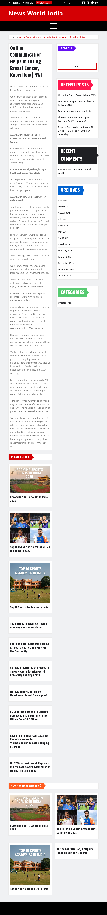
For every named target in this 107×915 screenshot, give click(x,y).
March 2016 (64, 244)
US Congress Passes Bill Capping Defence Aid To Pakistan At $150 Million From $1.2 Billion (29, 716)
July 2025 (62, 200)
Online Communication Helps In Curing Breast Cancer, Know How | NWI (52, 37)
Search (66, 48)
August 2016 (64, 213)
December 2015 (66, 263)
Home (13, 37)
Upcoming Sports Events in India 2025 (29, 499)
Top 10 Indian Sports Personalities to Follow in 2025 (30, 549)
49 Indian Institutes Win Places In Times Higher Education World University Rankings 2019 (29, 672)
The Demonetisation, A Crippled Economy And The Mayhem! (28, 626)
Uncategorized (65, 302)
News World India (35, 13)
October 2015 (65, 275)
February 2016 (65, 250)
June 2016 (63, 225)
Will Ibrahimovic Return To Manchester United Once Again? (28, 694)
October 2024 (65, 206)
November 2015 (66, 269)
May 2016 (63, 231)
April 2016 (63, 238)
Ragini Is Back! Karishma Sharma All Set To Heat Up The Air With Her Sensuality (29, 648)
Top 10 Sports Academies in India (29, 607)
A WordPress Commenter (70, 169)
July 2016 (62, 219)
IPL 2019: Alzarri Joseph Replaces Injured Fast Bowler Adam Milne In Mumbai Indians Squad (30, 767)
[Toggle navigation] (53, 26)
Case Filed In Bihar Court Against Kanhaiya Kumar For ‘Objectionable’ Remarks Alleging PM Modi (29, 741)
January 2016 (64, 256)
